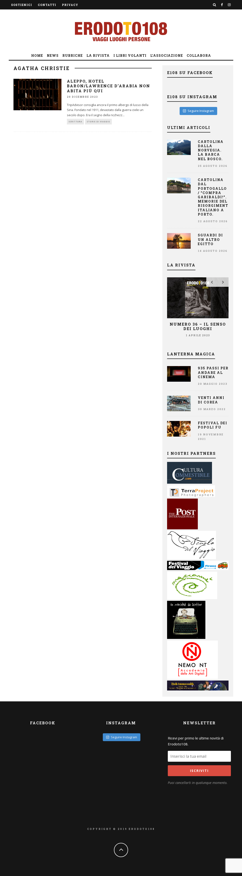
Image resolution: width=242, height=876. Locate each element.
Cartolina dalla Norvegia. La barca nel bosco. (211, 150)
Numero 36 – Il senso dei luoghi (198, 326)
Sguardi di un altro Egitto (210, 239)
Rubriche (72, 55)
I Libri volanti (130, 55)
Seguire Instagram (201, 111)
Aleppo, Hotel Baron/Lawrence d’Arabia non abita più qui (108, 86)
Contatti (47, 5)
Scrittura (75, 121)
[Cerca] (214, 4)
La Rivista (98, 55)
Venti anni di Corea (211, 399)
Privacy (70, 5)
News (53, 55)
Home (37, 55)
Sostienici (21, 5)
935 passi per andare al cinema (213, 372)
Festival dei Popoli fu (212, 425)
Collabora (199, 55)
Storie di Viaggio (98, 121)
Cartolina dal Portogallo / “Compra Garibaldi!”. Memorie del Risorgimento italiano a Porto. (214, 197)
